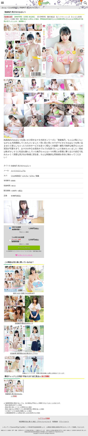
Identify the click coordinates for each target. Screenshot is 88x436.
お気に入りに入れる (24, 255)
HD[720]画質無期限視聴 (16, 228)
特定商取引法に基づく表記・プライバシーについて (35, 421)
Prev (6, 51)
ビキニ (32, 176)
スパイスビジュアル (18, 170)
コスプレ (25, 176)
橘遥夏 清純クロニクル (24, 383)
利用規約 (55, 421)
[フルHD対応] (13, 7)
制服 (37, 176)
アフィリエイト (64, 421)
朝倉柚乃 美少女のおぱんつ (13, 395)
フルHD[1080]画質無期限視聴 (18, 239)
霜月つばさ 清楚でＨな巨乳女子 (24, 293)
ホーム (4, 7)
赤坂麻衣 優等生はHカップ (24, 323)
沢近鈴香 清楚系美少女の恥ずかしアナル (24, 353)
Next (81, 51)
